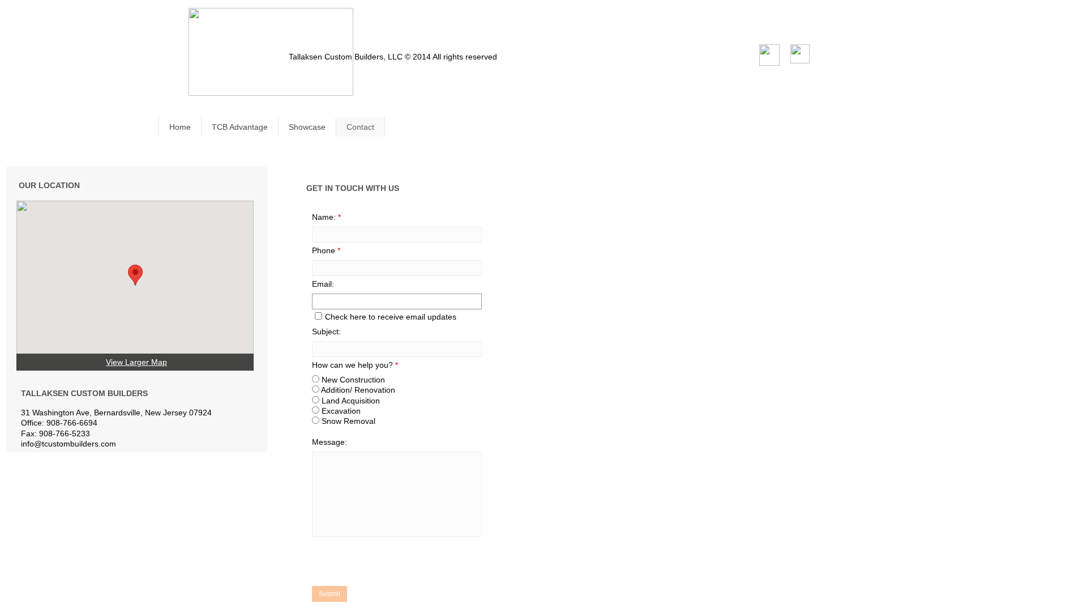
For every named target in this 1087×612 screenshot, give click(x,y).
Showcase (307, 126)
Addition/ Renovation (357, 389)
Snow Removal (347, 421)
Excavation (340, 410)
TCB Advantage (240, 126)
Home (180, 126)
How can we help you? (355, 364)
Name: (326, 217)
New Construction (352, 379)
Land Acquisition (349, 400)
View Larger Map (136, 362)
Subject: (326, 331)
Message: (329, 442)
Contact (360, 126)
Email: (323, 283)
